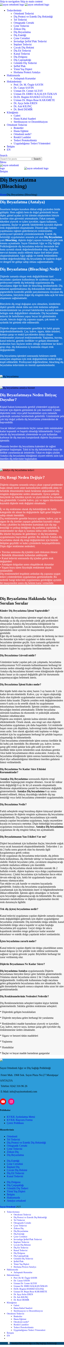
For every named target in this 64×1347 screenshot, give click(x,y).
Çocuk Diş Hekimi (24, 47)
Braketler (19, 127)
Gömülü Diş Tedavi (17, 1188)
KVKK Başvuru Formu (20, 1119)
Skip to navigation (10, 1)
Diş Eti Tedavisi (22, 50)
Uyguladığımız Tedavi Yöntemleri (32, 143)
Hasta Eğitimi (21, 131)
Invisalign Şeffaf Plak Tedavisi (30, 41)
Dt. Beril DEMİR (23, 109)
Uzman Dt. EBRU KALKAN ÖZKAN (35, 93)
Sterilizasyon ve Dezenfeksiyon (31, 121)
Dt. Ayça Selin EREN (25, 103)
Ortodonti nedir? (22, 134)
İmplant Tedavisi (23, 44)
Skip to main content (31, 1)
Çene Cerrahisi (22, 38)
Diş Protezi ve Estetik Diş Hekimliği (33, 16)
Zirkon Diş (19, 28)
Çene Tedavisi (21, 25)
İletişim (4, 171)
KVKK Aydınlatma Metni (21, 1116)
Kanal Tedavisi (22, 53)
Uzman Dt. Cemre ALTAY (28, 90)
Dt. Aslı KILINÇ (23, 106)
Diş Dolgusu (20, 56)
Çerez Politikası (15, 1123)
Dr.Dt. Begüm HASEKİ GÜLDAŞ (33, 97)
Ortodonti (12, 1136)
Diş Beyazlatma (22, 32)
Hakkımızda (13, 1197)
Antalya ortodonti (16, 1200)
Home (3, 194)
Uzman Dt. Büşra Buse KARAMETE (34, 100)
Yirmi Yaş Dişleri (23, 69)
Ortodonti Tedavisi (24, 13)
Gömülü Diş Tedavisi (25, 63)
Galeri (17, 115)
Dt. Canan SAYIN (24, 87)
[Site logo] (12, 4)
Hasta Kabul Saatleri (25, 118)
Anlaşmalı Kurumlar (25, 78)
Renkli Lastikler (22, 137)
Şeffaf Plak (20, 66)
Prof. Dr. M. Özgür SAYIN (28, 84)
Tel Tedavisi (20, 19)
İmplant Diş (13, 1167)
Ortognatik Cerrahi (24, 22)
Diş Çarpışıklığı (15, 1185)
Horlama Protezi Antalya (27, 72)
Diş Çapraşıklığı (22, 59)
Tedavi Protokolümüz (25, 140)
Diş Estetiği (20, 35)
